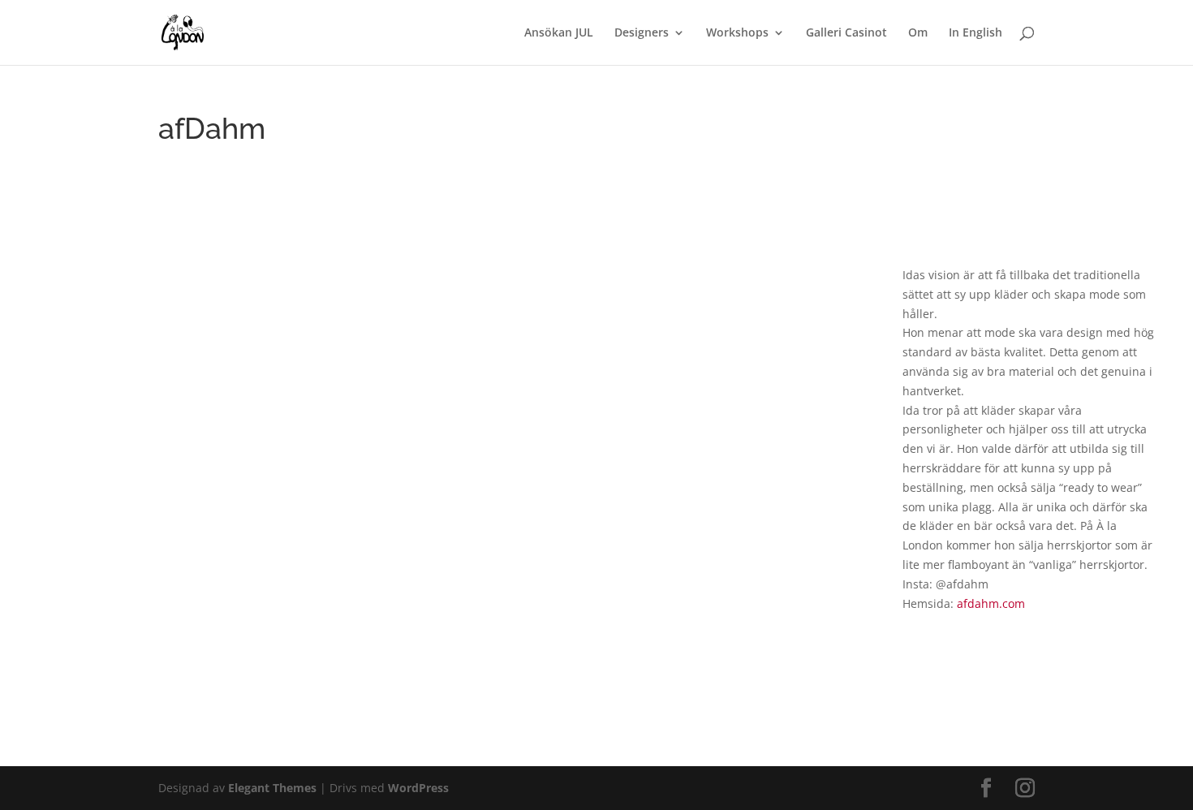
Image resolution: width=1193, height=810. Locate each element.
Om (918, 33)
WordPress (418, 787)
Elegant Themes (272, 787)
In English (975, 33)
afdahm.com (991, 603)
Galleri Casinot (846, 33)
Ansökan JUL (558, 33)
